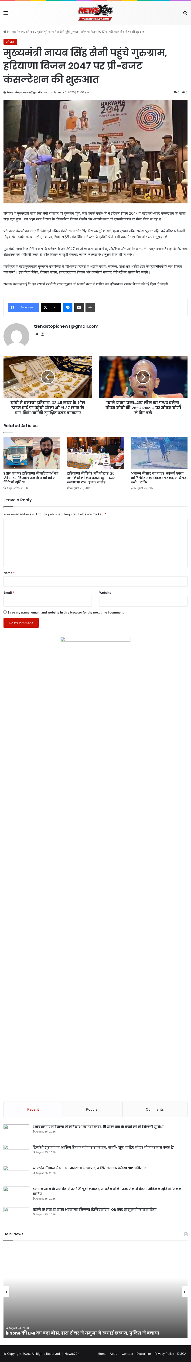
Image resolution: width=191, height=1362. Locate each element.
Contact (127, 1353)
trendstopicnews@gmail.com (27, 92)
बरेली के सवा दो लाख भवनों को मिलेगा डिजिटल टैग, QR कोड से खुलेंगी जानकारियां (95, 1209)
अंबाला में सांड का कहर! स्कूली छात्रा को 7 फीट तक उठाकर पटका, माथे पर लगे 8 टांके (158, 478)
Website (105, 592)
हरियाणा (30, 32)
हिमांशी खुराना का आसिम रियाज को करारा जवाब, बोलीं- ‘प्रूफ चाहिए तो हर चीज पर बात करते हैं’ (103, 1147)
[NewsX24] (95, 12)
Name (9, 573)
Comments (155, 1109)
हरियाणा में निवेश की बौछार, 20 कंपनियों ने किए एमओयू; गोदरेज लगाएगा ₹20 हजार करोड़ (91, 478)
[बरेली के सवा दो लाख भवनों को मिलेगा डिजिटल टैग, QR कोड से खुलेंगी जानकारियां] (16, 1216)
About (114, 1353)
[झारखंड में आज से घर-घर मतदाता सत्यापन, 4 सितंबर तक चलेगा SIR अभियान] (16, 1174)
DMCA (181, 1353)
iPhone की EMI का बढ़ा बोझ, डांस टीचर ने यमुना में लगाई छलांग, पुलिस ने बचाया (82, 1333)
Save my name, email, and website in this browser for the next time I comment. (66, 612)
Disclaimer (143, 1353)
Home (11, 32)
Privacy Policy (164, 1353)
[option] (95, 1291)
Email (8, 592)
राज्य (21, 32)
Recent (33, 1109)
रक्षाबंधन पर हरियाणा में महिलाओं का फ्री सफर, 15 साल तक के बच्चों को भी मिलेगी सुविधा (30, 478)
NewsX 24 (72, 1353)
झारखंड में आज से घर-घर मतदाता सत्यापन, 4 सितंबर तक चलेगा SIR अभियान (90, 1168)
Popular (92, 1109)
